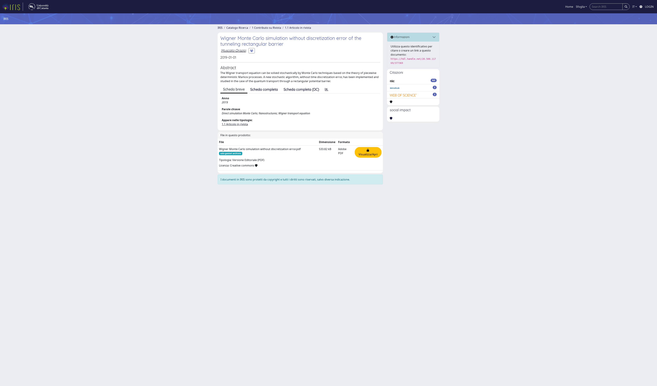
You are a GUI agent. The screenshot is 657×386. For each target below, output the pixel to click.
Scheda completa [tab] (264, 89)
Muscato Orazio (233, 50)
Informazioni (401, 37)
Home (569, 7)
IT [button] (633, 7)
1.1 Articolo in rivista (298, 28)
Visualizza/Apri (368, 152)
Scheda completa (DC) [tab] (301, 89)
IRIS (220, 28)
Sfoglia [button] (580, 7)
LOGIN (649, 7)
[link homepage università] (38, 7)
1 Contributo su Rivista (266, 28)
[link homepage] (12, 7)
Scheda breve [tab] (234, 89)
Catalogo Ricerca (237, 28)
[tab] (326, 89)
